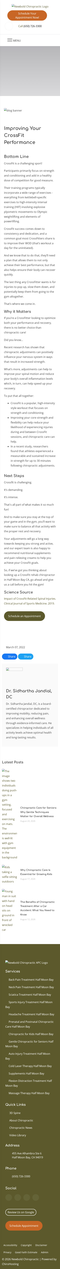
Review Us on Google (21, 1212)
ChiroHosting (10, 1264)
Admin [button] (44, 1252)
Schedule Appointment (24, 1226)
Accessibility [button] (10, 1245)
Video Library (17, 1135)
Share (11, 656)
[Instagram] (35, 1197)
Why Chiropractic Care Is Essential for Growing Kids (36, 872)
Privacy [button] (7, 1252)
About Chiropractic (21, 1120)
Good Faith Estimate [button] (26, 1252)
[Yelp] (26, 1197)
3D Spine (14, 1113)
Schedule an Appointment (24, 616)
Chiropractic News (20, 1128)
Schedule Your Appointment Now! (27, 15)
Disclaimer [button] (41, 1245)
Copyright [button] (26, 1245)
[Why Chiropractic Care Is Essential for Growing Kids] (9, 874)
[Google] (8, 1197)
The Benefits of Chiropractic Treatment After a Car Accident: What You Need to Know (37, 908)
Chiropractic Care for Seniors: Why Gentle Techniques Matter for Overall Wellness (38, 812)
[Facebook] (17, 1197)
